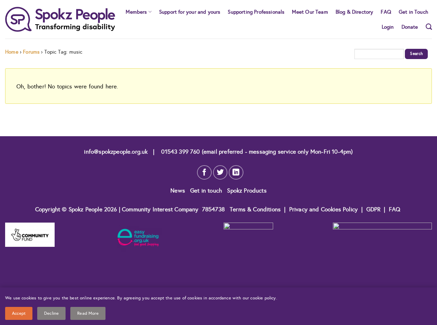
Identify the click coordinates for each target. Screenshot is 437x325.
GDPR (373, 209)
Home (11, 52)
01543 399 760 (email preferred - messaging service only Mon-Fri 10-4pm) (256, 151)
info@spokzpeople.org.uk (115, 151)
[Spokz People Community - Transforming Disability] (60, 19)
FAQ (386, 12)
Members (136, 12)
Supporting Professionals (256, 12)
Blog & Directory (354, 12)
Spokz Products (246, 190)
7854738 (213, 209)
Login (388, 27)
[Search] (429, 26)
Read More (88, 313)
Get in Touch (413, 12)
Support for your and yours (189, 12)
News (178, 190)
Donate (409, 27)
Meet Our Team (310, 12)
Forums (31, 52)
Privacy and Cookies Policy (324, 209)
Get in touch (207, 190)
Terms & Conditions (255, 209)
